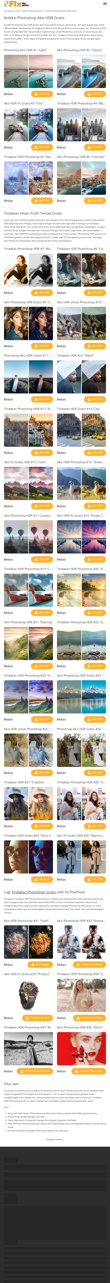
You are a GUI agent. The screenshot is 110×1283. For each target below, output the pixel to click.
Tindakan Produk (39, 1017)
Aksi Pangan (42, 964)
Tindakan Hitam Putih (36, 1071)
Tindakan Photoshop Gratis (34, 892)
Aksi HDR (43, 93)
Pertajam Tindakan (91, 1017)
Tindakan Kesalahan (90, 1071)
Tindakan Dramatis (91, 964)
